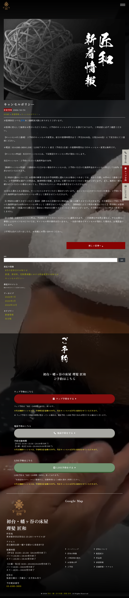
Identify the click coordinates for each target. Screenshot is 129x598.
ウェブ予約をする (65, 398)
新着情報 (8, 109)
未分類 (8, 318)
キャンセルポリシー (29, 114)
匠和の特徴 (72, 553)
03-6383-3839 (13, 586)
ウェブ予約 (125, 175)
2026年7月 (10, 296)
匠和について (101, 549)
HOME (7, 114)
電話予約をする (65, 432)
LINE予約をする (64, 467)
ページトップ (73, 549)
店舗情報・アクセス (104, 566)
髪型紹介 (100, 553)
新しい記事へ (95, 245)
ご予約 (70, 566)
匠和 (23, 120)
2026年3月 (10, 300)
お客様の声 (72, 562)
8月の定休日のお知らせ (16, 270)
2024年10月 (11, 304)
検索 (5, 256)
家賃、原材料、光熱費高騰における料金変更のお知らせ (32, 274)
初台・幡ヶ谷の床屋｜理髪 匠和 (59, 593)
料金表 (99, 558)
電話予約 (125, 159)
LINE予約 (125, 193)
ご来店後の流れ (74, 558)
